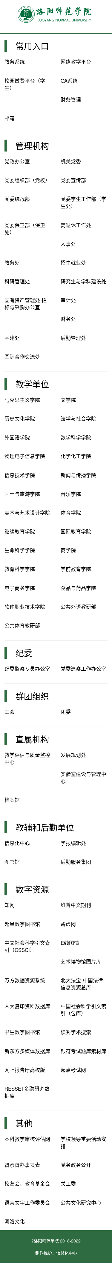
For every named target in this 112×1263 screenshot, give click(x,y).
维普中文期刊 (76, 904)
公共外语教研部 (78, 606)
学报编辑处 (73, 843)
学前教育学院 (76, 568)
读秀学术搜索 (76, 1032)
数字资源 (32, 889)
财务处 (68, 318)
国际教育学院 (76, 531)
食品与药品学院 (78, 587)
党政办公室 (17, 161)
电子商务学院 (19, 587)
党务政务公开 (76, 1164)
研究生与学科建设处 (83, 281)
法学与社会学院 (78, 418)
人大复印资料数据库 (27, 1006)
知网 (9, 904)
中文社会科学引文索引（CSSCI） (27, 946)
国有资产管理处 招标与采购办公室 (25, 303)
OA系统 (69, 80)
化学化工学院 (76, 456)
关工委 (68, 1183)
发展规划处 (73, 754)
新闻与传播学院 (78, 475)
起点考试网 (73, 1069)
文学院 (68, 399)
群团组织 (32, 696)
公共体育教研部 (22, 625)
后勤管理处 (73, 337)
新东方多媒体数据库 (27, 1051)
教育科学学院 (19, 568)
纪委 (24, 653)
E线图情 (70, 942)
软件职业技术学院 (24, 606)
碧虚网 (68, 924)
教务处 (12, 262)
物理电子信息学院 (24, 456)
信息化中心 (17, 843)
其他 (24, 1123)
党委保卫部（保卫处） (24, 228)
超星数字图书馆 (22, 924)
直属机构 (32, 739)
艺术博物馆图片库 (81, 961)
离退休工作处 (76, 225)
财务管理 (71, 99)
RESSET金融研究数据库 (27, 1092)
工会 (9, 711)
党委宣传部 (73, 180)
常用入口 (32, 46)
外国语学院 (17, 437)
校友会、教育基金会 (27, 1183)
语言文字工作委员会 (27, 1202)
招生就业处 (73, 262)
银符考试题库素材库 (83, 1051)
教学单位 (32, 384)
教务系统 (14, 61)
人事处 (68, 243)
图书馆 (12, 861)
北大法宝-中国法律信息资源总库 (82, 984)
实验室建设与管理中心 (83, 777)
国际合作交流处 (22, 356)
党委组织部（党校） (27, 180)
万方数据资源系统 (24, 980)
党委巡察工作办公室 (83, 668)
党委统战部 (17, 198)
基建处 (12, 337)
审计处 (68, 300)
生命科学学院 (19, 550)
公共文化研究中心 (81, 1202)
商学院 (68, 550)
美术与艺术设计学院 (27, 512)
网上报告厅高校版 (24, 1069)
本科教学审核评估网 (27, 1138)
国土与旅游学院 (22, 493)
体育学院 (71, 512)
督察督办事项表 (22, 1164)
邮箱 (9, 118)
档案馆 (12, 799)
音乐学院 (71, 493)
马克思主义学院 (22, 399)
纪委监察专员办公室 (27, 668)
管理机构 (32, 146)
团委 (66, 711)
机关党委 (71, 161)
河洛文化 (14, 1221)
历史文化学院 (19, 418)
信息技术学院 (19, 475)
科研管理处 (17, 281)
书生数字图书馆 (22, 1032)
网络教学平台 (76, 61)
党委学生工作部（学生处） (83, 202)
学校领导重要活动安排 (83, 1142)
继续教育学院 (19, 531)
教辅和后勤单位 (45, 827)
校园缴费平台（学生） (24, 84)
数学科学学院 (76, 437)
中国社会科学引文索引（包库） (83, 1010)
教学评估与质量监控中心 (27, 758)
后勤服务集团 (76, 861)
